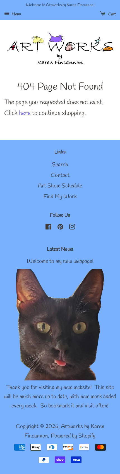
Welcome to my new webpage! (60, 261)
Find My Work (60, 197)
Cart (111, 14)
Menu (16, 14)
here (25, 113)
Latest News (60, 249)
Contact (60, 175)
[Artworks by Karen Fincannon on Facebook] (48, 227)
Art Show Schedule (60, 186)
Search (60, 164)
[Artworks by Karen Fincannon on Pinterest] (60, 227)
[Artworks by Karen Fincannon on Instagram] (72, 227)
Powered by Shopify (73, 436)
